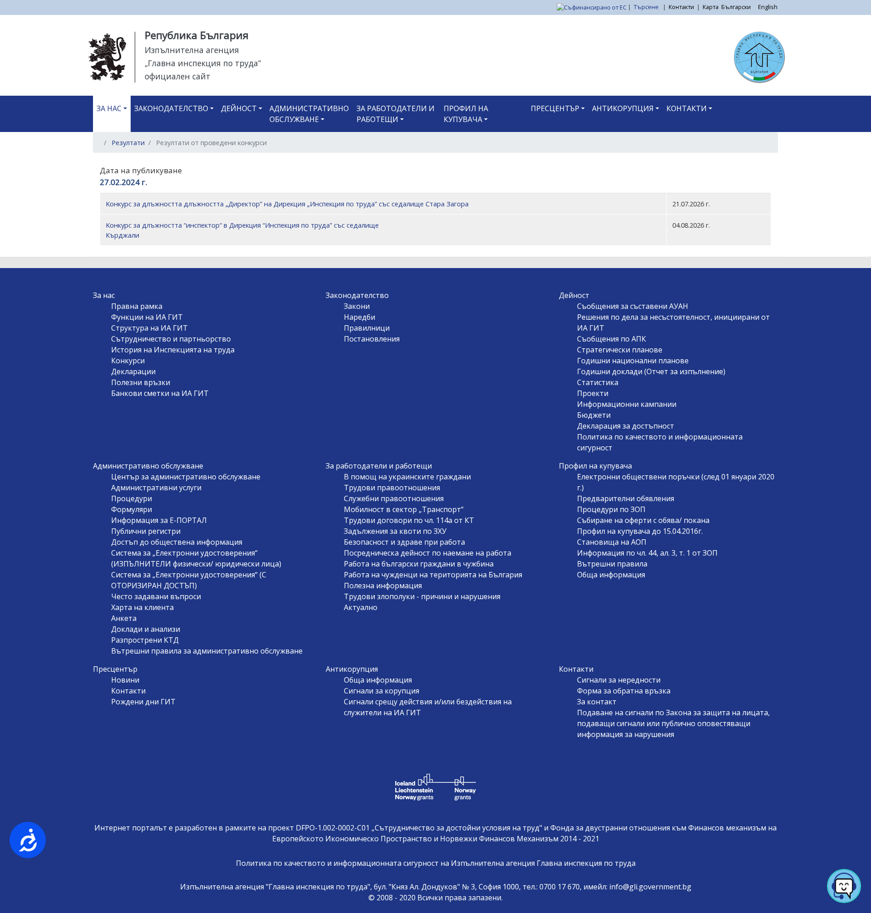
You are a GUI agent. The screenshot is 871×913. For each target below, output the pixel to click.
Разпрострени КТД (145, 640)
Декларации (133, 371)
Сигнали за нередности (619, 680)
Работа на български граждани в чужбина (419, 564)
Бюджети (594, 415)
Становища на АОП (611, 542)
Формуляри (131, 509)
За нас (109, 108)
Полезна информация (383, 586)
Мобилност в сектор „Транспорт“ (404, 509)
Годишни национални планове (633, 361)
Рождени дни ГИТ (143, 702)
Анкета (124, 618)
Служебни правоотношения (394, 498)
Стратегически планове (619, 350)
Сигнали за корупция (381, 691)
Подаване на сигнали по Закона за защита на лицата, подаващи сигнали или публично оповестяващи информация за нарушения (673, 723)
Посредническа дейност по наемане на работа (427, 553)
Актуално (360, 607)
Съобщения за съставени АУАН (632, 306)
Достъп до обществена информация (176, 542)
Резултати (128, 142)
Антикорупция (623, 108)
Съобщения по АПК (611, 339)
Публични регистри (146, 531)
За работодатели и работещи (396, 113)
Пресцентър (555, 108)
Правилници (367, 328)
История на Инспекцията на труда (173, 350)
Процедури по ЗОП (611, 509)
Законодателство (171, 108)
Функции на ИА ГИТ (147, 317)
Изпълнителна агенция (192, 49)
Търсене (647, 7)
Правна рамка (136, 306)
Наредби (359, 317)
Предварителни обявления (625, 498)
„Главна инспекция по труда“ (203, 63)
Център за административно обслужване (185, 477)
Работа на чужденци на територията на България (433, 575)
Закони (357, 306)
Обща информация (611, 575)
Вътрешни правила (612, 564)
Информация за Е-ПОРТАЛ (159, 520)
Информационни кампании (626, 404)
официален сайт (177, 76)
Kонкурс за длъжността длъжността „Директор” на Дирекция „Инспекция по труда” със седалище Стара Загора (287, 203)
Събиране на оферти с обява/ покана (643, 520)
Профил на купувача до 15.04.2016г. (640, 531)
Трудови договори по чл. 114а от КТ (409, 520)
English (768, 7)
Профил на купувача (466, 113)
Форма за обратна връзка (623, 691)
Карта (711, 7)
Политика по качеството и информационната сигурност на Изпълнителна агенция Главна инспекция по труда (436, 863)
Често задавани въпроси (156, 596)
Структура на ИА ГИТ (149, 328)
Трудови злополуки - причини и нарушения (422, 596)
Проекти (592, 393)
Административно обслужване (309, 113)
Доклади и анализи (145, 629)
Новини (125, 680)
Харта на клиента (142, 607)
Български (736, 7)
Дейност (239, 108)
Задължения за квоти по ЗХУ (395, 531)
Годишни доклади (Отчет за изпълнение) (651, 371)
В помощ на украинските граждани (407, 477)
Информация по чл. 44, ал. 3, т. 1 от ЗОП (647, 553)
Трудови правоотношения (392, 488)
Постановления (372, 339)
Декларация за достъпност (625, 426)
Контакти (681, 7)
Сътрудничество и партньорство (171, 339)
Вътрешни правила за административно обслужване (207, 651)
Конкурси (128, 361)
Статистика (597, 382)
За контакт (597, 702)
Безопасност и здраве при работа (404, 542)
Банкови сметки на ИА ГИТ (160, 393)
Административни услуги (156, 488)
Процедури (131, 498)
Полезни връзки (140, 382)
